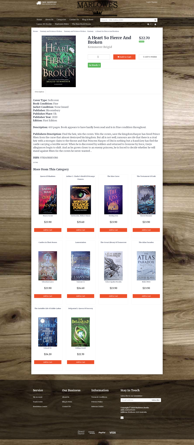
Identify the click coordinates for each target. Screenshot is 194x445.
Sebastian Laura (48, 282)
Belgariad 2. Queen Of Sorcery (80, 308)
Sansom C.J (81, 282)
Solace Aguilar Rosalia (113, 282)
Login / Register (151, 2)
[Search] (155, 20)
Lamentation (80, 242)
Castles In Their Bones (48, 242)
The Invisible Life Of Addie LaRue (47, 308)
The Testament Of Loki (146, 176)
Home (39, 19)
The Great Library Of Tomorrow (113, 242)
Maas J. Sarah (48, 216)
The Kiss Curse (113, 176)
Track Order (38, 402)
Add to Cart (125, 57)
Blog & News (87, 19)
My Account (37, 397)
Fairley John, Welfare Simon (80, 216)
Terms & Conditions (99, 397)
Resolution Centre (40, 406)
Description (39, 92)
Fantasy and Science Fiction (51, 31)
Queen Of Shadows (47, 176)
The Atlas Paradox (146, 242)
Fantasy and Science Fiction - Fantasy (78, 31)
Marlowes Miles (62, 24)
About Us (49, 19)
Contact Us (74, 19)
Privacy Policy (97, 402)
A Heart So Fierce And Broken (107, 31)
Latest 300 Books (44, 24)
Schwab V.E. (48, 348)
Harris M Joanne (146, 216)
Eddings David (80, 348)
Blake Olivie (146, 282)
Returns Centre (97, 406)
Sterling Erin (113, 216)
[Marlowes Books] (97, 8)
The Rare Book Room (81, 24)
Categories (61, 19)
